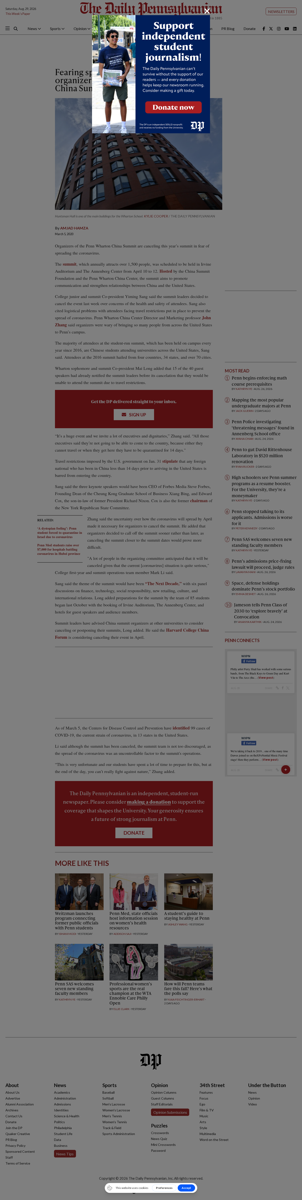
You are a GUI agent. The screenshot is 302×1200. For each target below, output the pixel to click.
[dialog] (151, 600)
